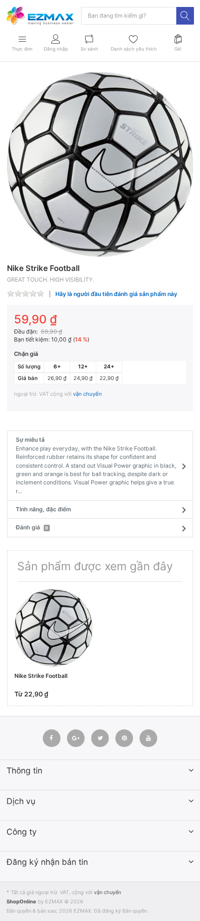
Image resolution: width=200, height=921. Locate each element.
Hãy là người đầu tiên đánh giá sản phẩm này (116, 293)
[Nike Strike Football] (100, 164)
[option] (100, 164)
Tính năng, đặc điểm (43, 509)
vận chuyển (87, 394)
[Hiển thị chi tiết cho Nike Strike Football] (53, 628)
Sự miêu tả (96, 465)
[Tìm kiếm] (185, 16)
